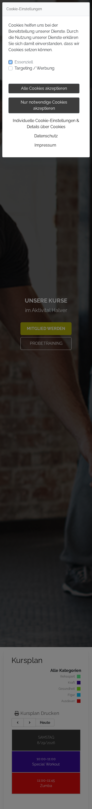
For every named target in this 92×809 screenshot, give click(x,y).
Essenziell (24, 62)
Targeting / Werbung (34, 68)
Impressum (45, 145)
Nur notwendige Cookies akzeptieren (44, 105)
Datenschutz (46, 136)
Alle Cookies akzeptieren (44, 88)
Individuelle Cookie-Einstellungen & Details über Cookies (46, 123)
